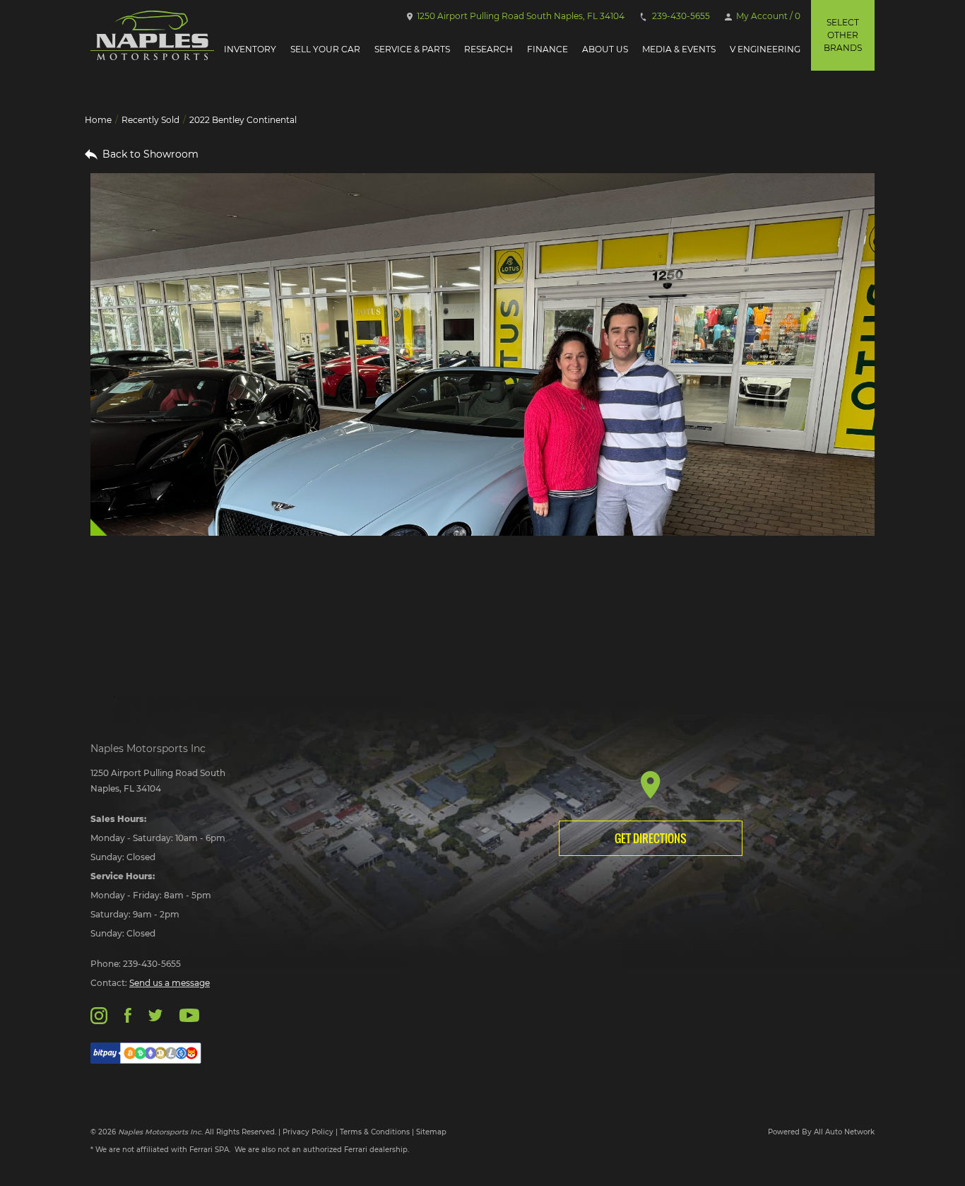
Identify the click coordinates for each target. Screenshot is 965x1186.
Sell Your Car (325, 49)
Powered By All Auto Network (821, 1132)
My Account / (767, 16)
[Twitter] (155, 1014)
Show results (181, 609)
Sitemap (431, 1132)
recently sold (150, 120)
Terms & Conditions (375, 1132)
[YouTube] (189, 1014)
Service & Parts (412, 49)
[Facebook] (127, 1014)
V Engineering (765, 49)
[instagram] (98, 1014)
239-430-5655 (680, 16)
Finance (547, 49)
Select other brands (843, 35)
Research (488, 49)
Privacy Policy (308, 1132)
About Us (605, 49)
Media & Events (679, 49)
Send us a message (169, 982)
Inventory (250, 49)
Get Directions (651, 838)
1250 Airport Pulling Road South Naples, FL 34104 (519, 16)
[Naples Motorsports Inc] (152, 35)
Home (98, 120)
